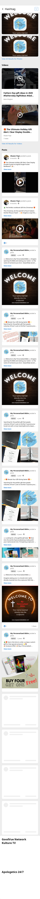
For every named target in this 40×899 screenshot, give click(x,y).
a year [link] (19, 255)
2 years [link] (19, 534)
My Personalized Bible (19, 250)
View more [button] (7, 169)
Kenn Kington (8, 99)
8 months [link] (13, 158)
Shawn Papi (7, 136)
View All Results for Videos (12, 143)
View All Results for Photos (12, 59)
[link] (20, 286)
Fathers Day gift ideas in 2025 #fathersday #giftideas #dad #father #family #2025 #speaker (20, 96)
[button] (5, 243)
